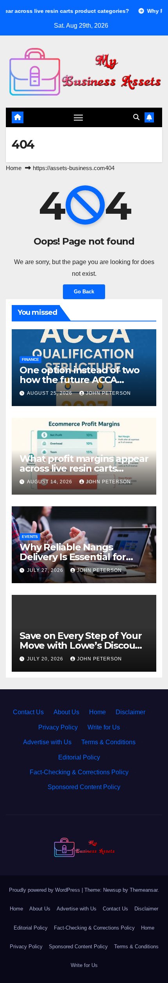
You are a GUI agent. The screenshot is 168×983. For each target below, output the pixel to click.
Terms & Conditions (108, 742)
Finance (30, 359)
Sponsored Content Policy (84, 787)
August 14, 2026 (50, 481)
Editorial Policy (79, 757)
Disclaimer (130, 712)
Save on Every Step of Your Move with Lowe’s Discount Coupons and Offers (82, 645)
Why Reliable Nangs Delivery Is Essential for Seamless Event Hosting (75, 556)
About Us (66, 712)
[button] (136, 117)
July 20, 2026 (46, 659)
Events (30, 536)
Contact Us (28, 712)
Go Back (84, 292)
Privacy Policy (58, 727)
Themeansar (143, 890)
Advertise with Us (47, 742)
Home (13, 168)
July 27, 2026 (46, 570)
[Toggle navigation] (78, 117)
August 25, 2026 (50, 393)
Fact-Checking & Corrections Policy (79, 772)
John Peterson (108, 393)
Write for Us (104, 727)
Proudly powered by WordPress (45, 890)
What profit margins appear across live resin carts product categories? (84, 468)
